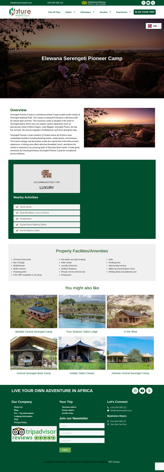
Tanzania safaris (69, 407)
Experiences (121, 12)
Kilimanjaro (86, 12)
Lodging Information (23, 416)
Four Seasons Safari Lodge (82, 331)
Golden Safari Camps (82, 373)
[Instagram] (143, 3)
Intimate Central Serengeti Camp (130, 373)
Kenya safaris (68, 410)
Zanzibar (103, 12)
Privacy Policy (20, 422)
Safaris (68, 12)
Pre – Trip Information (24, 413)
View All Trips (54, 12)
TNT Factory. (114, 462)
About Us (18, 407)
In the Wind (130, 331)
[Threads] (153, 3)
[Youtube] (148, 3)
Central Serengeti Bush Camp (34, 373)
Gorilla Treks (67, 413)
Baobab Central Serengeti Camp (33, 331)
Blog (16, 410)
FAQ (16, 419)
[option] (34, 336)
